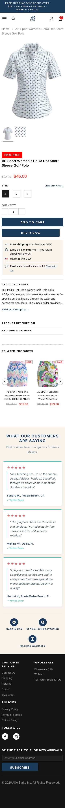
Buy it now (30, 233)
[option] (32, 81)
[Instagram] (16, 736)
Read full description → (15, 309)
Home (6, 29)
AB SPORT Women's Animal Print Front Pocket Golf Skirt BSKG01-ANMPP (17, 395)
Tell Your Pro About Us (47, 679)
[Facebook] (5, 736)
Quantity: (9, 205)
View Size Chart (53, 185)
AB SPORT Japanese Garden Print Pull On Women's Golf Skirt (47, 395)
